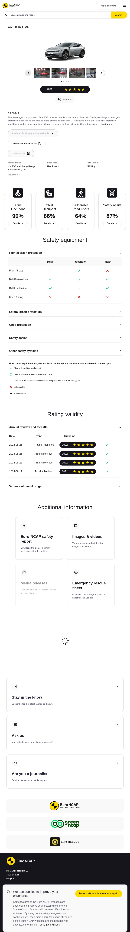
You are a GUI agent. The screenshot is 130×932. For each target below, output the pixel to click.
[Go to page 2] (63, 81)
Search (118, 15)
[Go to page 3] (66, 81)
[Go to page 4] (68, 81)
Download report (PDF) (24, 143)
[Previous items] (28, 73)
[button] (42, 73)
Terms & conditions (49, 924)
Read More (106, 124)
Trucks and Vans (108, 5)
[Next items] (102, 73)
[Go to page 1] (61, 81)
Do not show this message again (98, 893)
